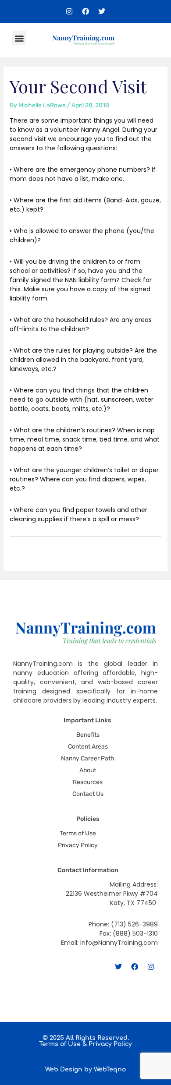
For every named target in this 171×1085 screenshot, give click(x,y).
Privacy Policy (110, 1044)
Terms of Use (60, 1044)
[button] (19, 38)
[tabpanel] (86, 320)
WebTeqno (110, 1069)
